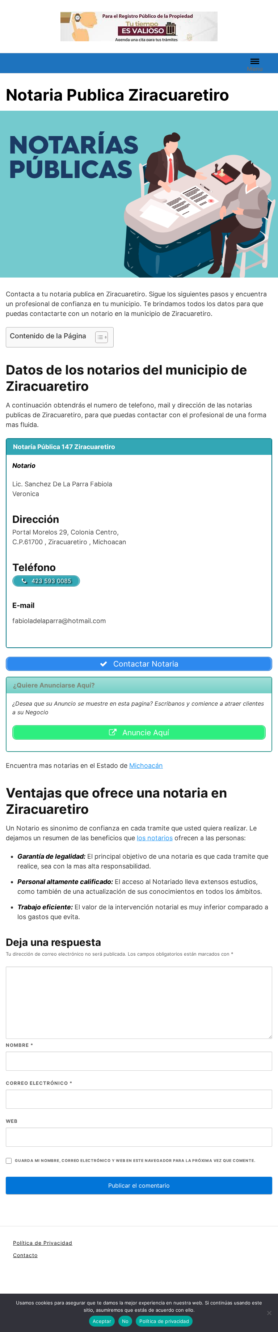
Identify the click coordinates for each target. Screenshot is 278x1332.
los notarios (155, 838)
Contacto (25, 1255)
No (125, 1321)
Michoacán (146, 765)
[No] (269, 1312)
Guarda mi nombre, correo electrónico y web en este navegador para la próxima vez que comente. (135, 1160)
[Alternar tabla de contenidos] (98, 337)
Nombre (19, 1045)
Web (12, 1121)
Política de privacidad (164, 1321)
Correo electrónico (39, 1083)
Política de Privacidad (42, 1243)
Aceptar (102, 1321)
